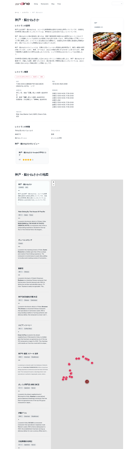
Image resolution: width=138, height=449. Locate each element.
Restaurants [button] (44, 4)
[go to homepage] (22, 5)
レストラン (25, 12)
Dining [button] (36, 4)
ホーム (17, 12)
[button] (117, 3)
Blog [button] (52, 4)
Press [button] (59, 4)
